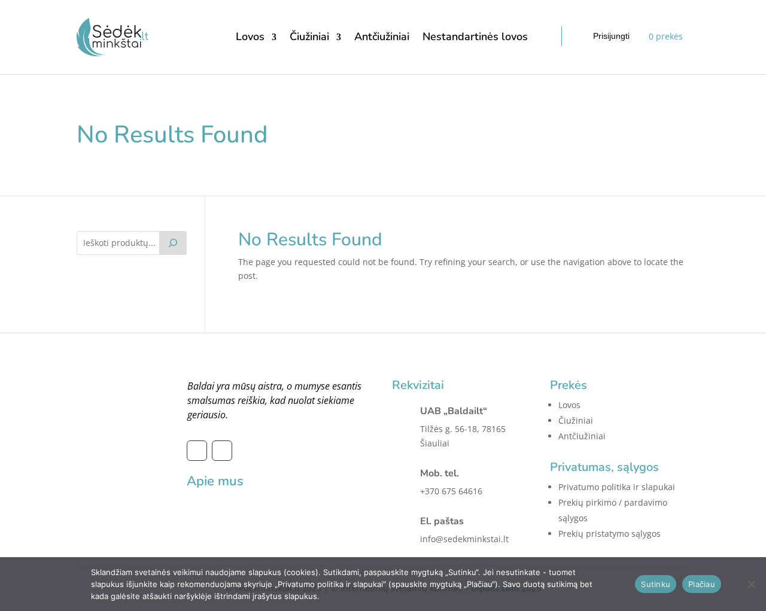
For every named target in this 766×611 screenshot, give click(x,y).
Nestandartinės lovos (475, 36)
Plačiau (701, 584)
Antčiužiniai (381, 36)
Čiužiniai (309, 36)
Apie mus (215, 481)
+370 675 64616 (451, 491)
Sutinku (655, 584)
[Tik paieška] (173, 243)
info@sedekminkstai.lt (464, 539)
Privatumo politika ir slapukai (616, 487)
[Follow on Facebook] (197, 450)
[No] (751, 584)
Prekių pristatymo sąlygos (609, 533)
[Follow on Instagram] (222, 450)
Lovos (250, 36)
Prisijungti (611, 36)
